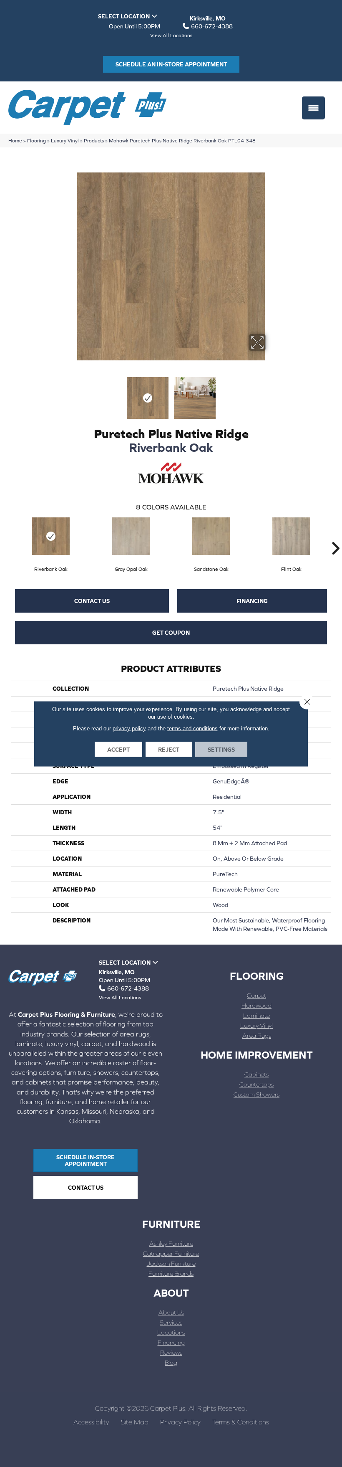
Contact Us (92, 601)
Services (171, 1322)
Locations (171, 1332)
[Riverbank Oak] (51, 536)
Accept (118, 749)
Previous (71, 394)
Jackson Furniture (171, 1263)
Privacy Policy (180, 1422)
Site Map (134, 1422)
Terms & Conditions (240, 1422)
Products (94, 140)
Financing (252, 601)
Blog (171, 1362)
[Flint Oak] (291, 536)
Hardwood (256, 1005)
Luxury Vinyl (65, 140)
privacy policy (129, 728)
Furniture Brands (171, 1273)
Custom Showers (256, 1094)
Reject (168, 749)
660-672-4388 (212, 26)
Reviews (171, 1352)
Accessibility (91, 1422)
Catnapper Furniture (171, 1253)
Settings (221, 749)
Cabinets (256, 1074)
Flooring (36, 140)
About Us (171, 1312)
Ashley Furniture (171, 1243)
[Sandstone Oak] (211, 536)
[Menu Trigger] (313, 107)
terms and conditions (192, 728)
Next (271, 394)
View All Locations (171, 35)
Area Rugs (256, 1035)
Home (15, 140)
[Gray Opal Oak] (131, 536)
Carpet (256, 995)
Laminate (256, 1015)
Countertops (256, 1084)
